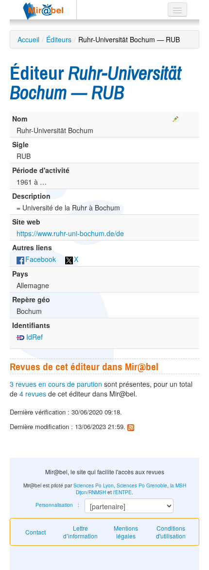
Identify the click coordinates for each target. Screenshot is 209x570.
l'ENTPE (122, 492)
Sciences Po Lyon (93, 485)
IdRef (33, 337)
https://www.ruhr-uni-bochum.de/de (70, 233)
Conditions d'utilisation (171, 532)
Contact (35, 532)
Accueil (28, 39)
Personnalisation (54, 504)
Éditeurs (58, 39)
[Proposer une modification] (176, 116)
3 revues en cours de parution (56, 384)
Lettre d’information (80, 532)
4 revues (32, 393)
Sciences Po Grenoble (142, 485)
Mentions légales (126, 532)
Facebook (40, 259)
